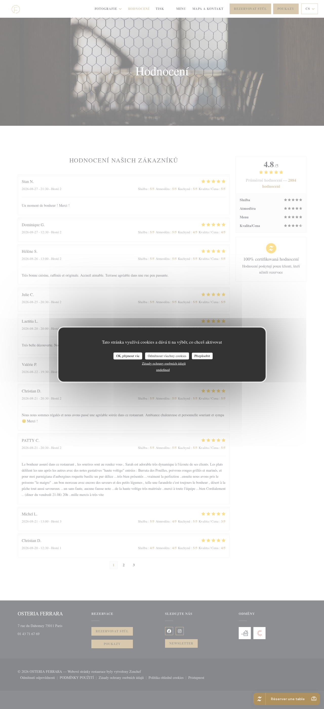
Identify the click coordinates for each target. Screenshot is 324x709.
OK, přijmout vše (127, 355)
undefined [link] (163, 369)
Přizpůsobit (202, 355)
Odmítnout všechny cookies (167, 355)
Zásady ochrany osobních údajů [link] (164, 363)
